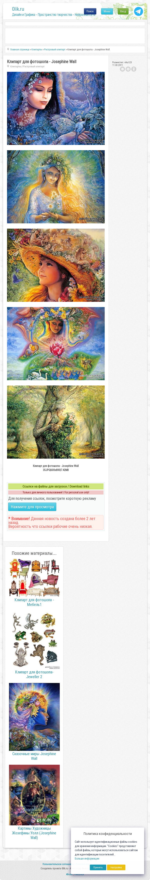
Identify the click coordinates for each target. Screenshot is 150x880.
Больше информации (87, 858)
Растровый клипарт (34, 66)
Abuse (69, 874)
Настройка (116, 867)
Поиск (90, 11)
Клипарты (15, 66)
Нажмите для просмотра (32, 506)
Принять (98, 867)
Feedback (79, 874)
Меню (107, 11)
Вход (123, 11)
